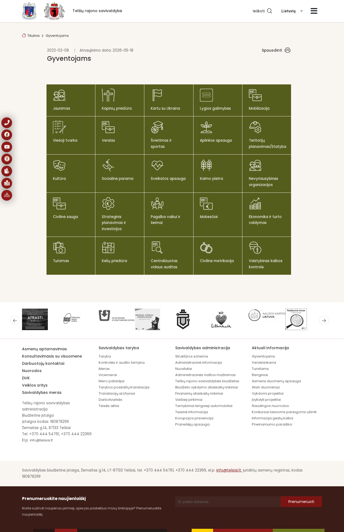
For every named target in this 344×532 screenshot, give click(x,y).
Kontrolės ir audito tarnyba (122, 362)
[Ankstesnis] (15, 320)
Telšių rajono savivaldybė (97, 10)
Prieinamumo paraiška (272, 424)
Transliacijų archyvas (117, 393)
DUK (26, 378)
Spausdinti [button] (272, 50)
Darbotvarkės (110, 399)
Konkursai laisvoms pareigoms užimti (284, 412)
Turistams (260, 368)
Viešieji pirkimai (188, 399)
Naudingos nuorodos (270, 405)
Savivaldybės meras (42, 392)
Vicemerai (108, 374)
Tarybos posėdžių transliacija (124, 387)
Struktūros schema (191, 356)
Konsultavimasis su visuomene (52, 356)
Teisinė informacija (191, 412)
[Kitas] (324, 320)
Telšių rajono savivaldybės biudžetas (207, 381)
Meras (104, 368)
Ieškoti (260, 11)
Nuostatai (183, 368)
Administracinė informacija (198, 362)
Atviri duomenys (266, 387)
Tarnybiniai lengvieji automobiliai (203, 405)
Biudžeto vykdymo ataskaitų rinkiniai (206, 387)
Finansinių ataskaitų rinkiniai (199, 393)
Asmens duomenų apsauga (276, 381)
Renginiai (260, 374)
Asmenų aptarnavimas (44, 349)
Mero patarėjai (111, 381)
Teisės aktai (109, 405)
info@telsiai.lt (41, 440)
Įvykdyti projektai (266, 399)
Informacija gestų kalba (272, 418)
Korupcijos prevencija (194, 418)
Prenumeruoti (301, 501)
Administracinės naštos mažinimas (205, 374)
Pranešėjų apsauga (192, 424)
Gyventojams (263, 356)
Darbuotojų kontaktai (43, 363)
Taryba (105, 356)
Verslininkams (264, 362)
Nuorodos (32, 370)
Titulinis (33, 35)
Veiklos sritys (35, 385)
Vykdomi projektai (268, 393)
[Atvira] (314, 11)
